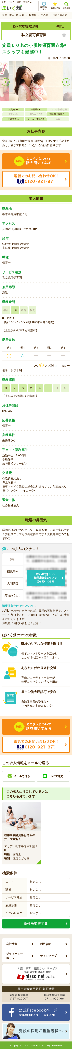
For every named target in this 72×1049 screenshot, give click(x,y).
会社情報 (11, 944)
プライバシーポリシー (14, 955)
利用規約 (45, 944)
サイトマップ (48, 955)
